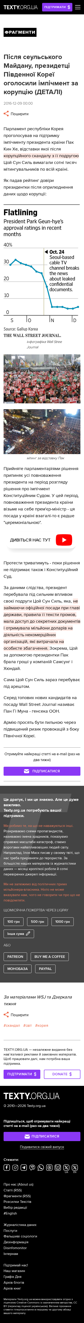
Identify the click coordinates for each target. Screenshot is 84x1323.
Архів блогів (14, 1282)
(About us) (25, 1184)
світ (29, 1025)
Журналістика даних (20, 1225)
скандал (13, 1025)
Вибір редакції (15, 1207)
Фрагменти (13, 1196)
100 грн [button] (13, 921)
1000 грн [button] (62, 921)
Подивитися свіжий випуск (42, 1147)
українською (39, 1306)
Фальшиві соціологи (20, 1236)
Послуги (10, 1230)
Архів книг (12, 1288)
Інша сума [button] (15, 934)
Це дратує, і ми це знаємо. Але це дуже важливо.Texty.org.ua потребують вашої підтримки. (41, 807)
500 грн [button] (37, 921)
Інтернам (11, 1254)
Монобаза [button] (17, 969)
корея (42, 1025)
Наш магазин (14, 1271)
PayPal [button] (45, 969)
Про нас (10, 1184)
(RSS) (18, 1190)
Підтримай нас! (16, 1265)
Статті (8, 1190)
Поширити (19, 114)
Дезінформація (16, 1242)
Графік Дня (13, 1276)
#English (10, 1213)
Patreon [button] (15, 956)
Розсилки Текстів (17, 1201)
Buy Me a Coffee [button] (49, 956)
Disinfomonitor (15, 1248)
